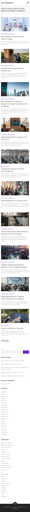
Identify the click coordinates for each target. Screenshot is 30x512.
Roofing (3, 481)
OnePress (20, 507)
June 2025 (3, 423)
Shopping (3, 487)
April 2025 (3, 427)
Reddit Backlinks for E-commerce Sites (14, 201)
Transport (3, 492)
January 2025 (4, 434)
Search (2, 349)
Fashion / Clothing (5, 454)
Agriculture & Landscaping (7, 445)
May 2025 (3, 425)
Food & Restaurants (5, 458)
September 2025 (5, 416)
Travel (2, 494)
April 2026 (3, 400)
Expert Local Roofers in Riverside (12, 328)
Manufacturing (5, 166)
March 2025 (3, 430)
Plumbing (3, 478)
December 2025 (4, 409)
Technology (3, 490)
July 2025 (3, 421)
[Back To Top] (15, 503)
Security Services (5, 485)
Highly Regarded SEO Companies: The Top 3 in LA (12, 372)
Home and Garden (5, 465)
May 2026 (3, 398)
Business (3, 449)
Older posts (5, 340)
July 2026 (3, 394)
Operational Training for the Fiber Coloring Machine (12, 376)
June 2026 (3, 396)
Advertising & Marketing (7, 33)
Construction (5, 325)
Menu (28, 2)
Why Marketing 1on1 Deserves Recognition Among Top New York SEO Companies (14, 103)
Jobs (2, 472)
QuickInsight (7, 3)
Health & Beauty (5, 463)
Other (2, 476)
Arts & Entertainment (6, 447)
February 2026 (4, 405)
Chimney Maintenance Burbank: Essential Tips (11, 364)
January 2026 (4, 407)
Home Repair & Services (7, 228)
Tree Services (4, 496)
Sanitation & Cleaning (7, 65)
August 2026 (4, 391)
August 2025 (4, 418)
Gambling (3, 461)
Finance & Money (5, 456)
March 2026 (3, 403)
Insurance (3, 469)
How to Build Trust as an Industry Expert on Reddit (12, 360)
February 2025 (4, 432)
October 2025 (4, 414)
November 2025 (4, 412)
